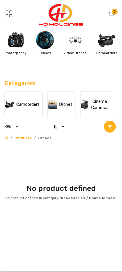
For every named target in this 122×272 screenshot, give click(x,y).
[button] (112, 14)
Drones (45, 138)
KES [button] (8, 127)
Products (23, 138)
